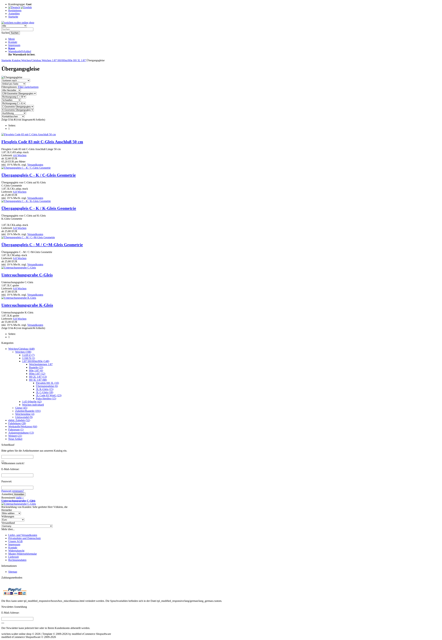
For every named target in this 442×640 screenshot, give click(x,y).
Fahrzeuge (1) (15, 429)
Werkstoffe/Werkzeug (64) (22, 426)
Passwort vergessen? (12, 490)
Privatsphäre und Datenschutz (24, 538)
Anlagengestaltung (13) (21, 432)
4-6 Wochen (19, 155)
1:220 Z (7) (28, 355)
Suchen (14, 33)
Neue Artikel (15, 438)
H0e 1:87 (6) (36, 370)
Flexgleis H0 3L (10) (47, 382)
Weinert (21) (15, 435)
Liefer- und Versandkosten (22, 535)
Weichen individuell (33, 404)
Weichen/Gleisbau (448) (21, 348)
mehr (20, 497)
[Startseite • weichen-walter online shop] (17, 22)
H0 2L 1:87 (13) (38, 376)
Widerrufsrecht (16, 550)
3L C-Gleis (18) (44, 392)
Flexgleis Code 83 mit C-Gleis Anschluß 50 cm (42, 142)
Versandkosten (35, 164)
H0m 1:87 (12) (37, 373)
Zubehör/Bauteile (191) (28, 410)
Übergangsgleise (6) (47, 386)
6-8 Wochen (19, 191)
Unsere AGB (15, 541)
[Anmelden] (2, 623)
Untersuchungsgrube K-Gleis (27, 305)
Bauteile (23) (36, 367)
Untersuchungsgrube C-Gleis (27, 275)
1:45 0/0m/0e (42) (32, 401)
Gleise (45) (21, 407)
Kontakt (12, 42)
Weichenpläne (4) (24, 414)
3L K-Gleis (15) (44, 389)
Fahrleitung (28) (17, 423)
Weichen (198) (23, 351)
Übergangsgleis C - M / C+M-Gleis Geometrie (42, 244)
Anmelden (19, 494)
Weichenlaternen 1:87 (41, 364)
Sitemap (12, 571)
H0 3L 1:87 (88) (38, 379)
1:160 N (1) (28, 358)
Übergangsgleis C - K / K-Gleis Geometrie (38, 208)
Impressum (14, 45)
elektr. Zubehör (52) (19, 420)
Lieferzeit (13, 556)
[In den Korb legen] (2, 461)
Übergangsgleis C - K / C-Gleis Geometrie (38, 175)
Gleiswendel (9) (24, 417)
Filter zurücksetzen (28, 86)
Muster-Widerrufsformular (22, 553)
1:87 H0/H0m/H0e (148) (35, 361)
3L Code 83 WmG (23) (48, 395)
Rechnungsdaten (17, 559)
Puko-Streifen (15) (46, 398)
